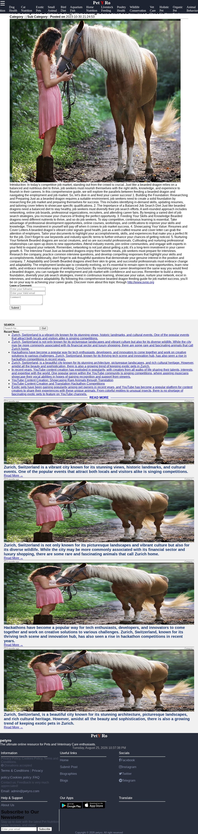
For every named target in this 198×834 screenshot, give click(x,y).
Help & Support (12, 798)
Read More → (13, 475)
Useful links (68, 753)
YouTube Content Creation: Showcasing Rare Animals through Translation (62, 380)
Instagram (129, 767)
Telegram (128, 780)
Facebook (128, 760)
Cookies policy (21, 777)
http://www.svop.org (140, 282)
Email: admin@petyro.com (20, 791)
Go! (44, 328)
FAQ (36, 777)
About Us (7, 805)
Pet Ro (101, 2)
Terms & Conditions (15, 770)
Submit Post (69, 767)
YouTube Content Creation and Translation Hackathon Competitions (58, 383)
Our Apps (66, 798)
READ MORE (99, 397)
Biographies (68, 774)
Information (9, 753)
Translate (125, 798)
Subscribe (44, 829)
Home (64, 760)
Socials (124, 753)
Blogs (64, 780)
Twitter (127, 774)
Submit (15, 307)
